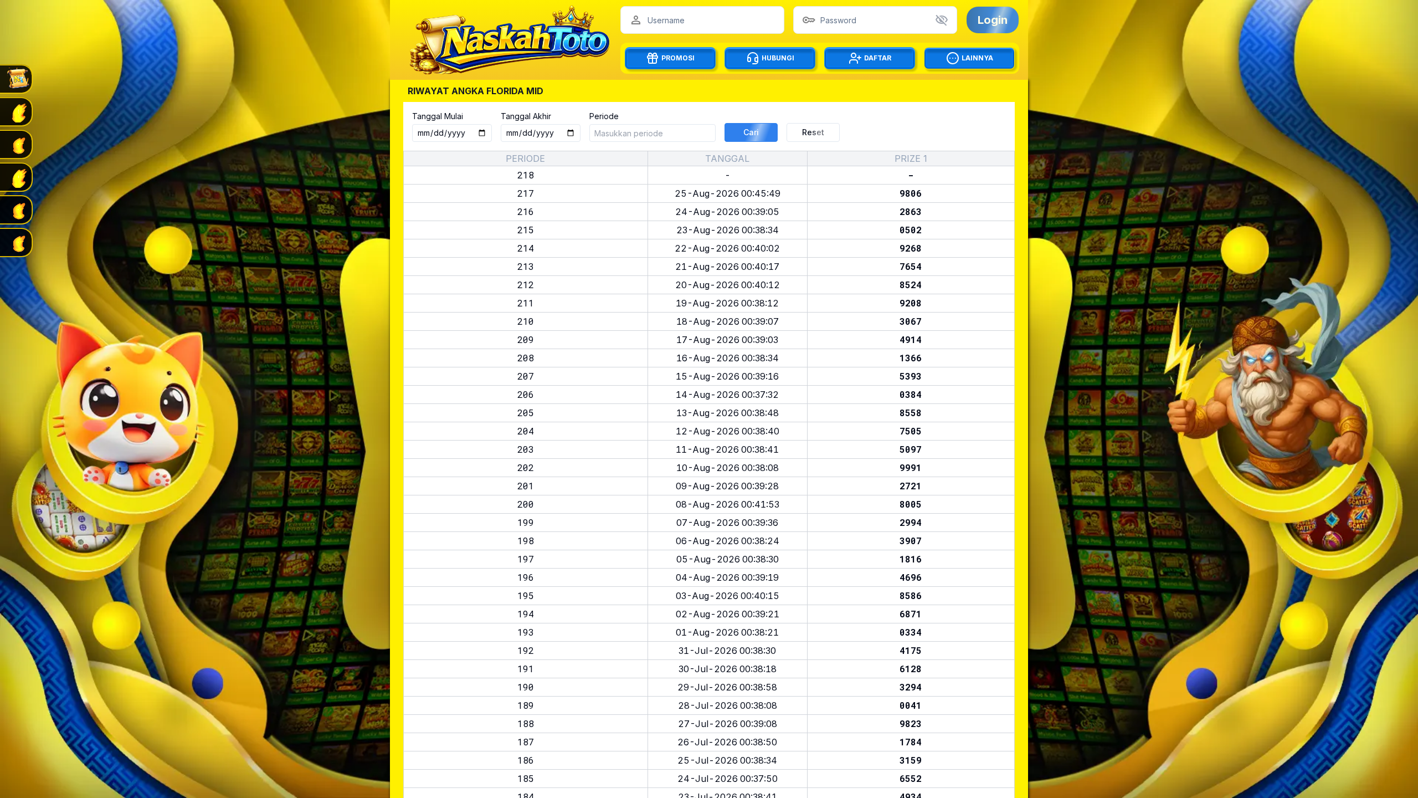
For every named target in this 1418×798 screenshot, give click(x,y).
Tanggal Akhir (526, 116)
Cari (751, 132)
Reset (813, 132)
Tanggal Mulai (437, 116)
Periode (604, 116)
